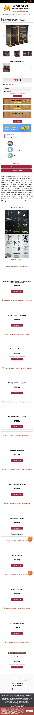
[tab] (16, 163)
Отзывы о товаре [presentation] (16, 167)
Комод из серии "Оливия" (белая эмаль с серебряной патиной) (17, 282)
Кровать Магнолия (17, 589)
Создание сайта (6, 698)
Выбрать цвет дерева (17, 100)
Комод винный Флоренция (17, 484)
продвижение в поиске (16, 698)
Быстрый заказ (8, 84)
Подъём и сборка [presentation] (16, 170)
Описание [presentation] (16, 163)
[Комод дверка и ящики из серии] (6, 53)
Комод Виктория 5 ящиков (17, 382)
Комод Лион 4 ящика (17, 518)
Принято (29, 711)
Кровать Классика (17, 657)
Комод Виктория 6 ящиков (17, 416)
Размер (7, 88)
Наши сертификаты (20, 150)
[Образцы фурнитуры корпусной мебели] (17, 222)
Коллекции (8, 14)
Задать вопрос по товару (12, 137)
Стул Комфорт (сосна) (17, 623)
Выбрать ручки (17, 113)
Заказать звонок (10, 134)
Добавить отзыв (19, 156)
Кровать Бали (17, 555)
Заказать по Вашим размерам (17, 128)
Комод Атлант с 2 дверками (17, 315)
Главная (3, 14)
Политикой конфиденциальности (10, 711)
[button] (31, 53)
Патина (17, 106)
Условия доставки (19, 144)
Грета (13, 14)
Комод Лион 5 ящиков (17, 349)
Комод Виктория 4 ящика (17, 450)
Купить (17, 96)
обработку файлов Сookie (16, 709)
